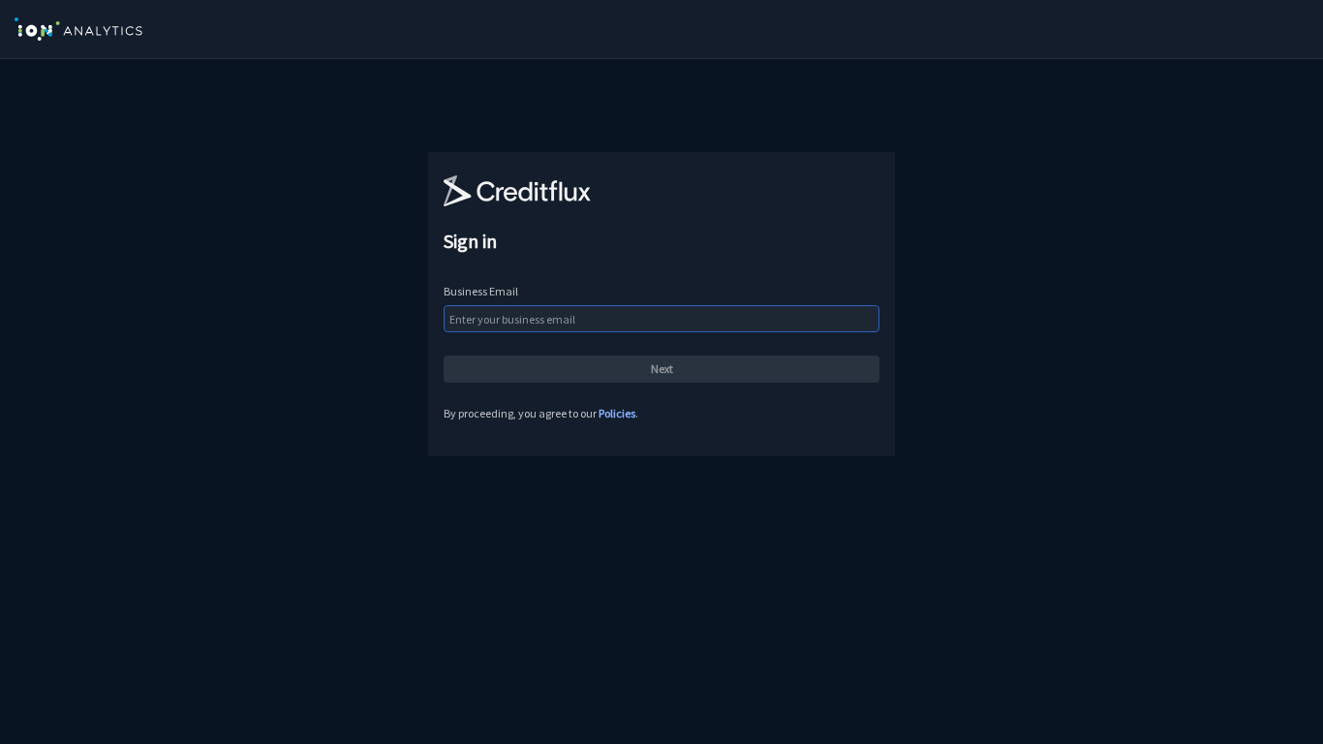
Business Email (481, 291)
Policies (617, 413)
